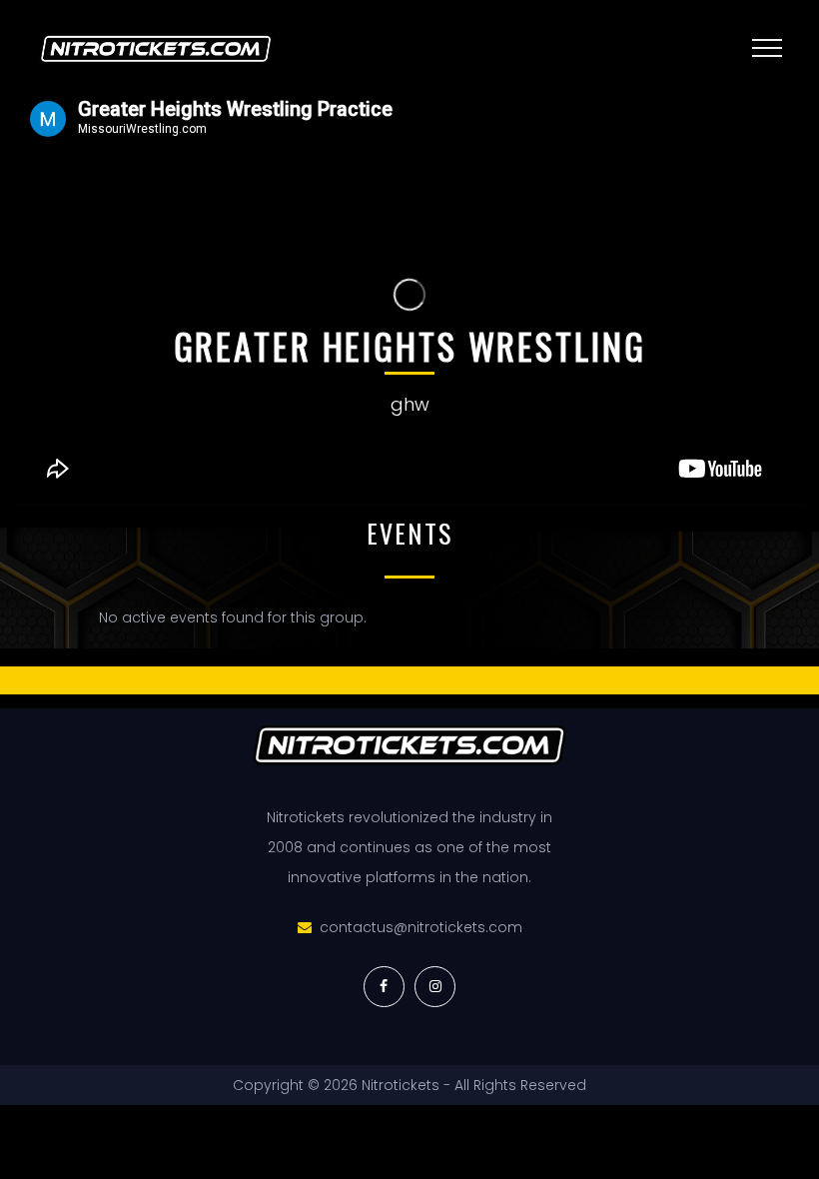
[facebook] (384, 986)
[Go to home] (294, 49)
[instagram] (434, 986)
